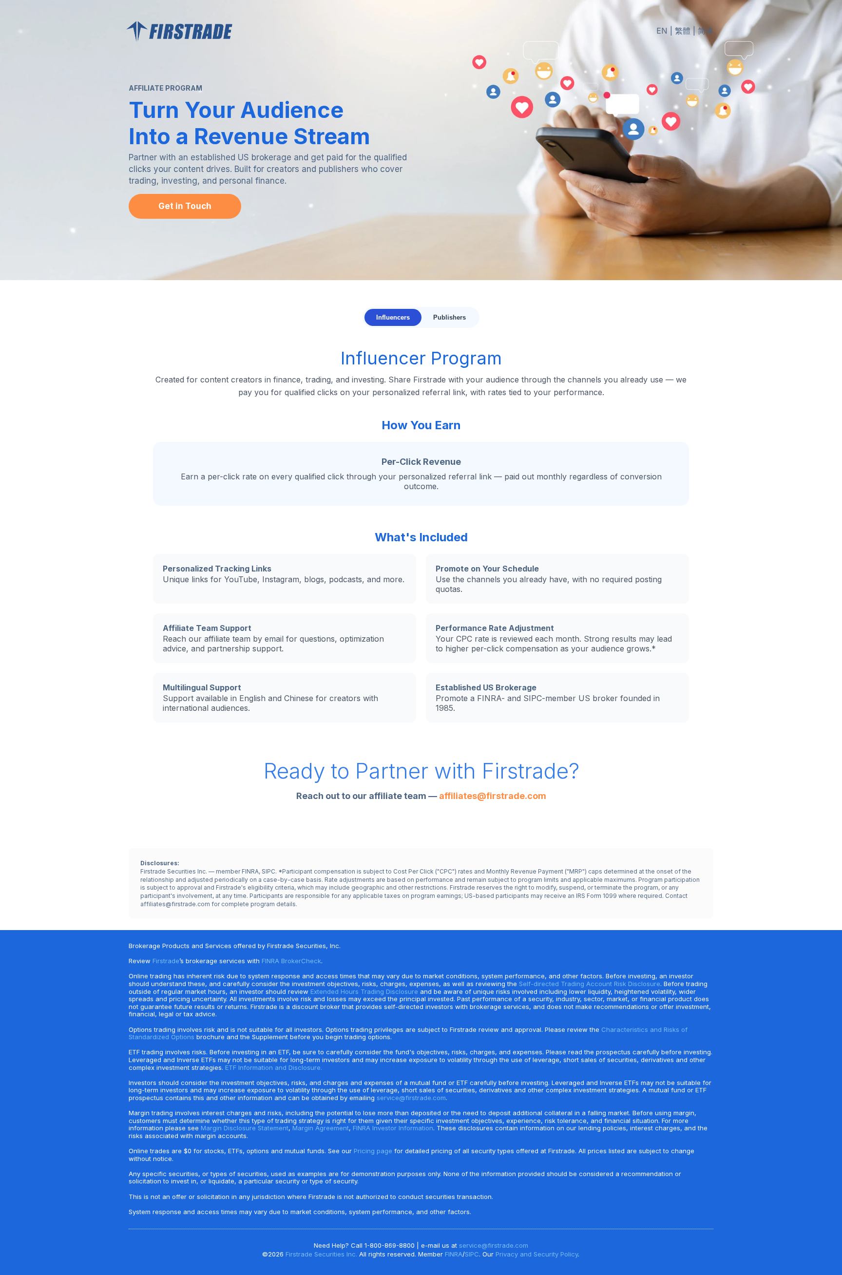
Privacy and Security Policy (537, 1254)
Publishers (449, 317)
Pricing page (373, 1151)
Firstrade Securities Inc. (321, 1254)
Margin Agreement (320, 1128)
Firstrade (166, 961)
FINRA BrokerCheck (291, 961)
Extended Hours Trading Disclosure (364, 991)
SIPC (472, 1254)
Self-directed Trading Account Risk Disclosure (589, 984)
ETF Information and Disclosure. (273, 1067)
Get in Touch (184, 206)
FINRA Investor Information (393, 1128)
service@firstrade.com (411, 1098)
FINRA (453, 1254)
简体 (705, 31)
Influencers (393, 317)
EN (662, 31)
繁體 (682, 31)
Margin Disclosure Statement (244, 1128)
